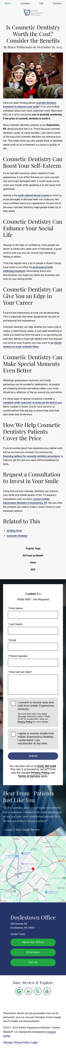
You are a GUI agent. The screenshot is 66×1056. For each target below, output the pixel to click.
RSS (33, 569)
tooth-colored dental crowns (33, 195)
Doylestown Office (33, 917)
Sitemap (7, 1042)
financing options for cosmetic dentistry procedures (31, 456)
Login (34, 1042)
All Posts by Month (33, 555)
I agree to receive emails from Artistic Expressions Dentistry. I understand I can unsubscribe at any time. (36, 738)
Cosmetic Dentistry (17, 535)
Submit (33, 755)
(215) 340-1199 (46, 766)
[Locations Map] (33, 869)
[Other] (19, 991)
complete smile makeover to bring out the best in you (32, 402)
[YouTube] (47, 991)
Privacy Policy (25, 721)
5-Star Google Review (27, 829)
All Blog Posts (14, 530)
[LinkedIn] (28, 991)
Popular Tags (33, 548)
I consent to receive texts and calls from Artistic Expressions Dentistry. (36, 712)
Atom (33, 562)
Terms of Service (29, 776)
